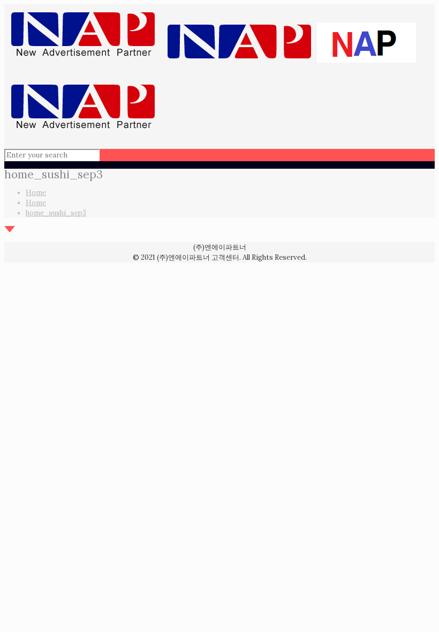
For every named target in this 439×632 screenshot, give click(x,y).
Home (36, 192)
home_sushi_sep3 (56, 212)
